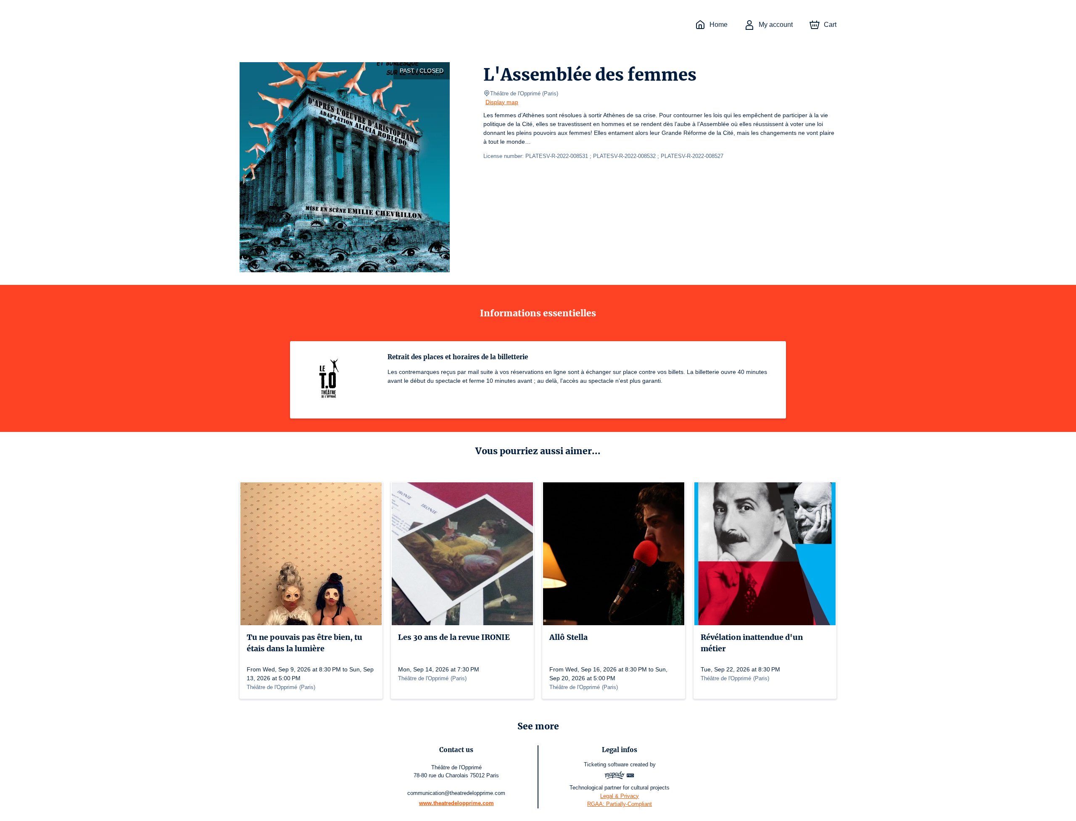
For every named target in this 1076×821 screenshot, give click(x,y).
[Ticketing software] (619, 776)
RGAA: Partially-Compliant (619, 804)
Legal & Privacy (619, 796)
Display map (501, 102)
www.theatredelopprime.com (456, 803)
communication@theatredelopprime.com (456, 793)
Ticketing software (606, 764)
